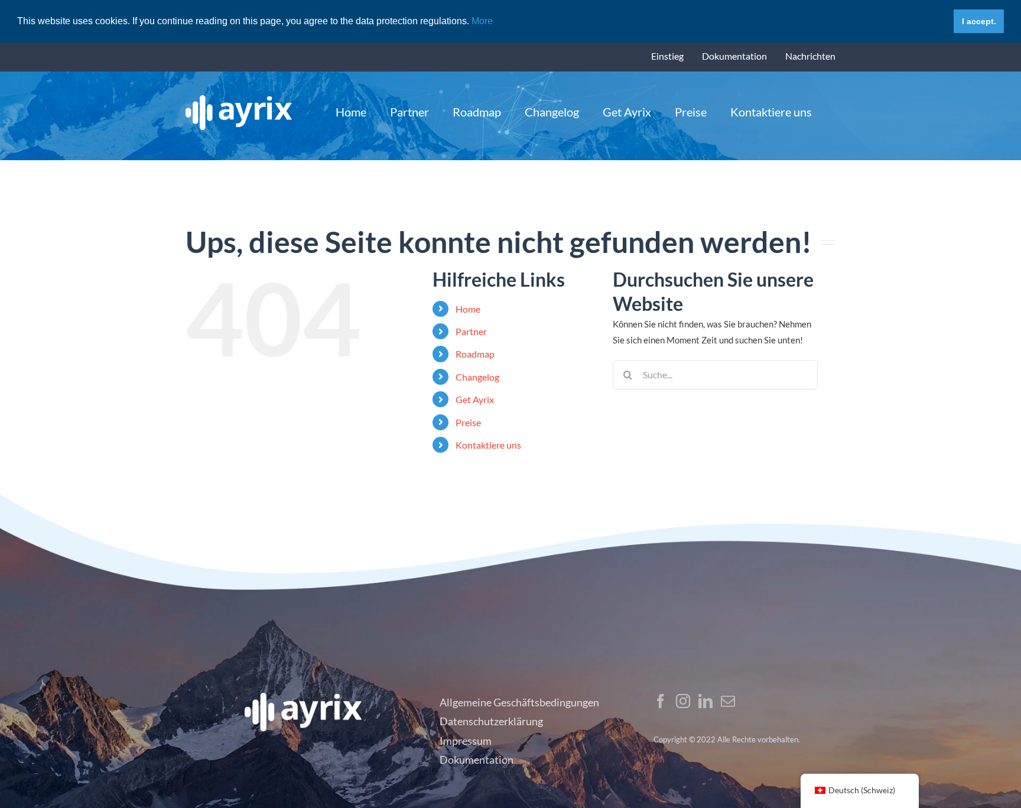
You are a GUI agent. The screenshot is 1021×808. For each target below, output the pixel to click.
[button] (497, 22)
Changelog (477, 376)
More (481, 21)
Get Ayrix (475, 399)
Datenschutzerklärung (491, 721)
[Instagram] (683, 701)
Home (468, 308)
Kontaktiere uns (488, 444)
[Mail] (728, 701)
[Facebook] (660, 701)
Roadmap (475, 353)
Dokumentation (476, 759)
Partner (471, 331)
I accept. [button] (979, 21)
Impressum (466, 740)
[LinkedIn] (705, 701)
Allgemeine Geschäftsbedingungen (519, 702)
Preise (468, 422)
